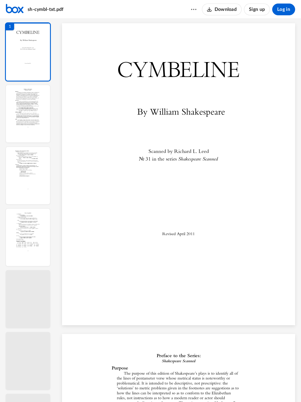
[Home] (15, 9)
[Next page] (167, 387)
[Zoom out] (180, 387)
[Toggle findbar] (134, 387)
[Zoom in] (200, 387)
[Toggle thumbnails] (123, 387)
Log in (283, 9)
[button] (28, 52)
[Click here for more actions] (194, 9)
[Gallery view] (223, 387)
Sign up (257, 9)
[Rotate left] (212, 387)
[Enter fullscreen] (233, 387)
